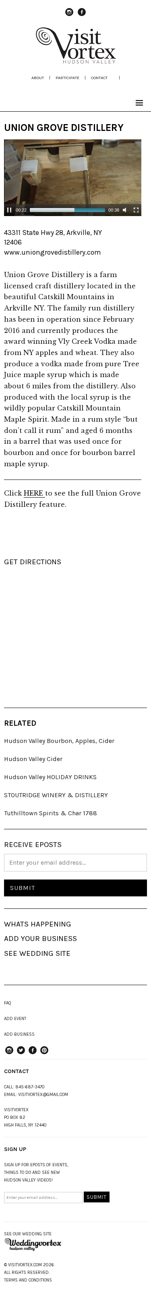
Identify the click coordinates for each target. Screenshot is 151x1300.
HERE (34, 493)
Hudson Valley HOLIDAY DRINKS (50, 777)
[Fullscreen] (136, 210)
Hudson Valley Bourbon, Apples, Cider (59, 741)
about (37, 77)
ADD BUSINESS (19, 1034)
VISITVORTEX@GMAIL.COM (43, 1094)
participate (67, 77)
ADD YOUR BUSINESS (40, 938)
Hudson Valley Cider (33, 759)
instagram (69, 15)
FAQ (7, 1003)
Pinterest (44, 1053)
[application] (72, 177)
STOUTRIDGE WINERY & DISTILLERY (56, 795)
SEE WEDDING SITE (37, 953)
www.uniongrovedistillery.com (52, 252)
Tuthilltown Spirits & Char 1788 (50, 813)
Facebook (82, 15)
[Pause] (9, 210)
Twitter (21, 1053)
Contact (99, 77)
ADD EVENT (15, 1018)
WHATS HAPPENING (37, 924)
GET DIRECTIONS (32, 561)
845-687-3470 (30, 1087)
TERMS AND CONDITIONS (28, 1280)
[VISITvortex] (75, 61)
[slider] (67, 210)
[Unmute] (125, 210)
